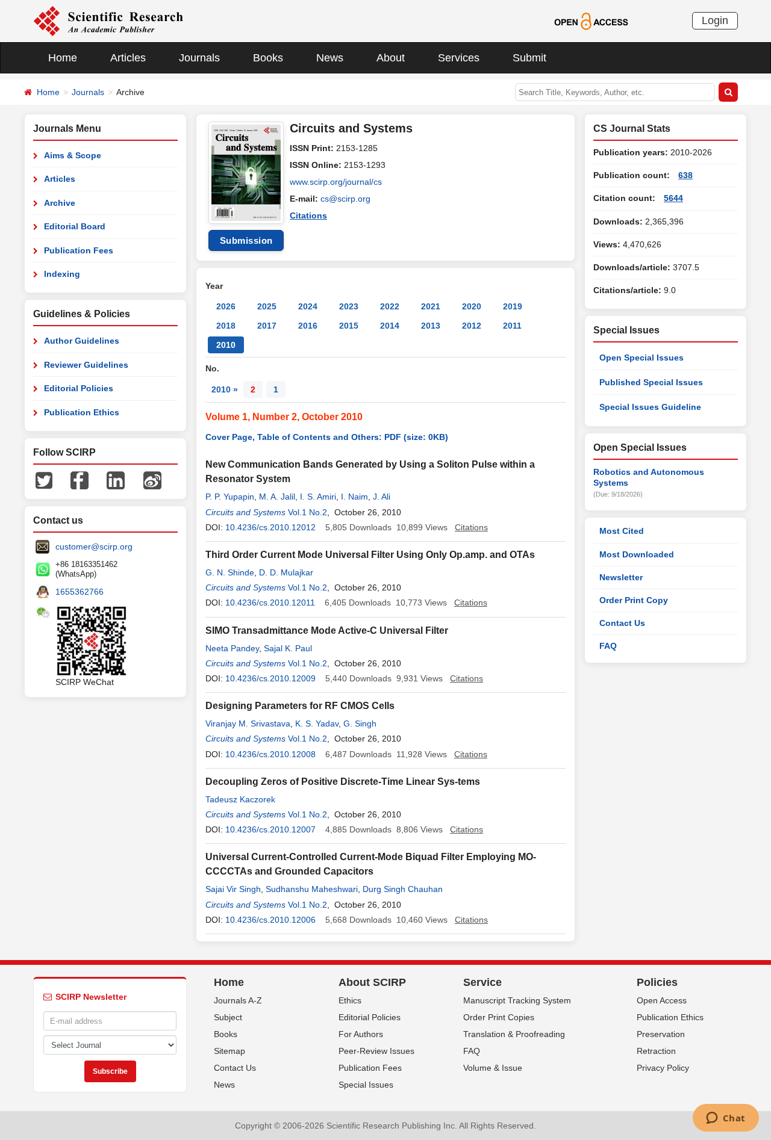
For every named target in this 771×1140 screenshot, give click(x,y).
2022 (389, 306)
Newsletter (621, 577)
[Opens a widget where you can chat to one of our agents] (725, 1119)
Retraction (656, 1051)
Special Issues (366, 1084)
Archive (59, 203)
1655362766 (79, 591)
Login (715, 20)
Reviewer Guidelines (86, 365)
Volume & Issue (492, 1068)
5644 (673, 198)
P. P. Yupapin (229, 496)
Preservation (661, 1034)
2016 (307, 325)
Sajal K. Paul (288, 648)
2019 (512, 306)
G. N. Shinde (229, 572)
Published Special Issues (651, 382)
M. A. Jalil (277, 496)
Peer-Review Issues (376, 1051)
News (329, 58)
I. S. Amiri (318, 496)
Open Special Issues (641, 357)
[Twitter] (44, 480)
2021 (430, 306)
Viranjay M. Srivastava (247, 723)
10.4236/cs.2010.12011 (270, 602)
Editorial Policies (78, 388)
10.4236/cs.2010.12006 (270, 920)
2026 (226, 306)
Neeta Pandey (232, 648)
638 (685, 175)
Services (458, 58)
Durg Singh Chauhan (403, 889)
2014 (389, 325)
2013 (430, 325)
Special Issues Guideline (650, 407)
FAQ (608, 646)
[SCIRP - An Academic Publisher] (108, 20)
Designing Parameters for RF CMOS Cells (300, 706)
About (390, 58)
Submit (529, 58)
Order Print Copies (498, 1017)
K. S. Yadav (317, 723)
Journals (199, 58)
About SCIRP (372, 982)
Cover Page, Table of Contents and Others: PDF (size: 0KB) (326, 437)
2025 (266, 306)
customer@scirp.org (94, 546)
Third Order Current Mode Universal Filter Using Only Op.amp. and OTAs (370, 555)
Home (62, 58)
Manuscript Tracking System (517, 1000)
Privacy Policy (663, 1068)
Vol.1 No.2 (307, 512)
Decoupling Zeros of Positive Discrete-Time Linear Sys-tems (342, 781)
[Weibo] (152, 480)
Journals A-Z (238, 1000)
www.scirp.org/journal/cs (336, 182)
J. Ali (381, 496)
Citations (308, 215)
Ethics (350, 1000)
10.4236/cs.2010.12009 (270, 678)
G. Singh (359, 723)
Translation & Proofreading (514, 1034)
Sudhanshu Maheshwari (312, 889)
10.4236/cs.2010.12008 (270, 754)
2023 (348, 306)
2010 (226, 345)
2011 (512, 325)
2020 (471, 306)
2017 (266, 325)
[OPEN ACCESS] (591, 20)
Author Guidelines (81, 340)
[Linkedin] (116, 480)
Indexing (62, 274)
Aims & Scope (72, 155)
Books (268, 58)
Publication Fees (78, 250)
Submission (246, 240)
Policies (657, 982)
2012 (471, 325)
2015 (348, 325)
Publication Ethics (81, 412)
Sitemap (229, 1051)
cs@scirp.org (345, 198)
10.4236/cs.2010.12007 (270, 829)
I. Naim (354, 496)
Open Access (662, 1000)
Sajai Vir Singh (233, 889)
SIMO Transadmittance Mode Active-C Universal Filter (326, 630)
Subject (228, 1017)
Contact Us (622, 623)
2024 (307, 306)
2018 (226, 325)
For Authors (361, 1034)
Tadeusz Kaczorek (240, 799)
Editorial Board (74, 226)
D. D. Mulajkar (286, 572)
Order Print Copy (633, 600)
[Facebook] (79, 480)
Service (482, 982)
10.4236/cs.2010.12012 (270, 527)
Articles (128, 58)
